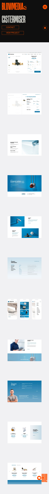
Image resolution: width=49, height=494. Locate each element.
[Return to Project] (45, 28)
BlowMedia (12, 6)
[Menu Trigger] (45, 7)
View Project (13, 33)
